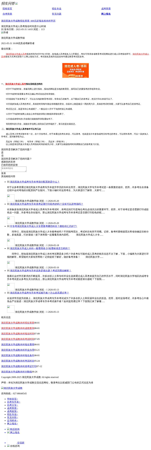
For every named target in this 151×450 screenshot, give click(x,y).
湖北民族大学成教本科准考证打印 (19, 366)
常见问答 (12, 417)
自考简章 (7, 14)
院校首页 (7, 8)
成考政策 (12, 411)
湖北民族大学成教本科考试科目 (17, 361)
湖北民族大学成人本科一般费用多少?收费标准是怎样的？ (40, 248)
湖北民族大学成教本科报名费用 (17, 344)
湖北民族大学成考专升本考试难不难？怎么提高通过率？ (39, 293)
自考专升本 (13, 402)
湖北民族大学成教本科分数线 (16, 371)
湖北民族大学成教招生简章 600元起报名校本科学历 (28, 21)
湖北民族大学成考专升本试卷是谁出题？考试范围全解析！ (40, 270)
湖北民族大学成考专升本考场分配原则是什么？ (35, 182)
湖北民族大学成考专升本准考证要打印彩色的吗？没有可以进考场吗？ (46, 204)
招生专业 (56, 8)
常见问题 (56, 14)
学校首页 (12, 399)
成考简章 (106, 8)
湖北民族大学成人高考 (16, 54)
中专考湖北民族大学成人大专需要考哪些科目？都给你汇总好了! (43, 226)
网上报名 (106, 14)
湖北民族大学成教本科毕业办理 (17, 350)
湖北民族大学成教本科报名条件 (17, 355)
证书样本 (12, 420)
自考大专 (12, 405)
